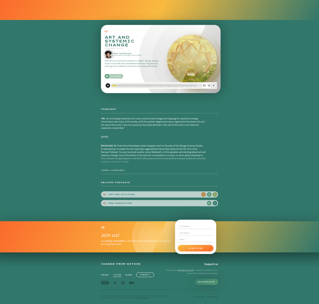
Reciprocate (206, 282)
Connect (145, 275)
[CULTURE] (209, 194)
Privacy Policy (212, 297)
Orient (105, 275)
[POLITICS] (203, 194)
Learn (128, 275)
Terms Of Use (198, 297)
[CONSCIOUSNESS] (215, 203)
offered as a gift (185, 270)
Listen (117, 275)
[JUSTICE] (215, 194)
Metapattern (144, 298)
